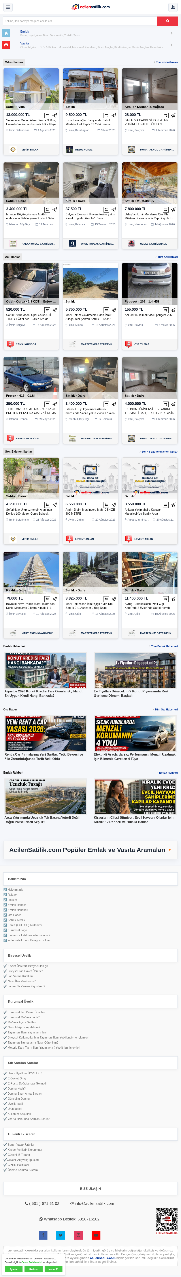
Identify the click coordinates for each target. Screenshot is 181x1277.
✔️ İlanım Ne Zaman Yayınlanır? (24, 986)
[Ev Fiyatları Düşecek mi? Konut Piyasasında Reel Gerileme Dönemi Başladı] (135, 670)
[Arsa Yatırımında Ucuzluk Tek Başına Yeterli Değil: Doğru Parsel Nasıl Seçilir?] (45, 796)
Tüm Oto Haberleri (166, 709)
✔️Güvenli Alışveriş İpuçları (21, 1159)
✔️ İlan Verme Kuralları (18, 976)
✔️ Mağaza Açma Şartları (19, 1022)
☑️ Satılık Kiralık (14, 920)
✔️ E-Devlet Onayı (15, 1078)
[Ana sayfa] (90, 7)
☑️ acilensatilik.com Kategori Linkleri (27, 940)
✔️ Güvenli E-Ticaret (16, 1154)
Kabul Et (53, 1269)
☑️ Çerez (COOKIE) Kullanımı (22, 925)
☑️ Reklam (10, 894)
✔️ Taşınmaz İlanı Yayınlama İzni (25, 1032)
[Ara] (167, 21)
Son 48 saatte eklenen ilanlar (159, 451)
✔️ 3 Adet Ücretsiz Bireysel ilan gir (25, 966)
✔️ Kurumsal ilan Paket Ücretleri (24, 1012)
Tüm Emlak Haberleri (164, 646)
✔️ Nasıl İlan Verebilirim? (19, 981)
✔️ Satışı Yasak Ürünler (18, 1144)
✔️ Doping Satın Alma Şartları (22, 1093)
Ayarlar (13, 1269)
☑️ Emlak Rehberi (14, 904)
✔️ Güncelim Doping (16, 1098)
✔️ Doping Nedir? (14, 1088)
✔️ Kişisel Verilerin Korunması (22, 1149)
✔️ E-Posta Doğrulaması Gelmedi (25, 1083)
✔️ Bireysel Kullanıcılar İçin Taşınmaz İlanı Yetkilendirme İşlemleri (46, 1037)
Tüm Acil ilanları (168, 257)
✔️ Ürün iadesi (12, 1108)
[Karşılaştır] (47, 115)
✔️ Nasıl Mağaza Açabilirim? (21, 1027)
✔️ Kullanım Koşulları (17, 1114)
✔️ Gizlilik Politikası (16, 1165)
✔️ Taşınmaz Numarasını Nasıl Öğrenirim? (30, 1042)
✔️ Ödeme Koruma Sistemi (20, 1170)
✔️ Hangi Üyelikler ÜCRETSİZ (22, 1073)
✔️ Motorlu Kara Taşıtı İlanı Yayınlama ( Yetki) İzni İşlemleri (41, 1047)
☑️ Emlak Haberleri (15, 910)
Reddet (33, 1269)
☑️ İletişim (10, 899)
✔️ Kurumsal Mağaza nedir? (21, 1017)
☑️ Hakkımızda (13, 889)
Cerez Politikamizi (31, 1262)
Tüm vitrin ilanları (167, 62)
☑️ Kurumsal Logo (15, 930)
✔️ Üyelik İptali (13, 1103)
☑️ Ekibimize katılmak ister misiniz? (26, 935)
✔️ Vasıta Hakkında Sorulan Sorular (26, 1119)
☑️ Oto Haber (12, 915)
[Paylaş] (54, 115)
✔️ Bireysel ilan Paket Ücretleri (23, 971)
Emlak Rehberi (168, 772)
